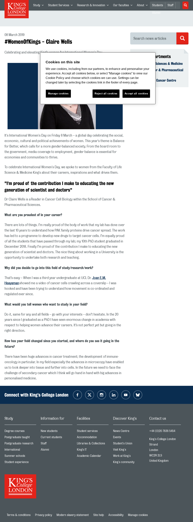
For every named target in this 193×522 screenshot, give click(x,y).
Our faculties (124, 6)
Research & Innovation (94, 6)
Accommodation (93, 438)
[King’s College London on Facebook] (77, 394)
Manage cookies (138, 515)
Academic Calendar (93, 456)
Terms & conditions (19, 515)
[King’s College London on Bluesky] (137, 394)
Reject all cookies (106, 93)
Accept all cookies (136, 93)
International (20, 450)
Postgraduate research (20, 444)
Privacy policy (43, 515)
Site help (98, 515)
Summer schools (20, 456)
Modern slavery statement (73, 515)
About (143, 6)
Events (129, 438)
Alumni (56, 450)
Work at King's (129, 456)
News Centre (129, 432)
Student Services (61, 6)
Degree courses (20, 432)
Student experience (20, 463)
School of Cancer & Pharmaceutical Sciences (159, 71)
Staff (170, 5)
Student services (93, 432)
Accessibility (115, 515)
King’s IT (93, 450)
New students (56, 432)
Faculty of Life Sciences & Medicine (159, 63)
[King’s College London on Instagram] (101, 394)
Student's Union (129, 444)
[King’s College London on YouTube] (125, 394)
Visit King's (129, 450)
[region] (98, 78)
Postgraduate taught (20, 438)
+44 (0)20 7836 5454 (162, 431)
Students (157, 5)
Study (39, 6)
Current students (56, 438)
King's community (129, 463)
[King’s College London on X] (89, 394)
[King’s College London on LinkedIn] (113, 394)
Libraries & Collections (93, 444)
